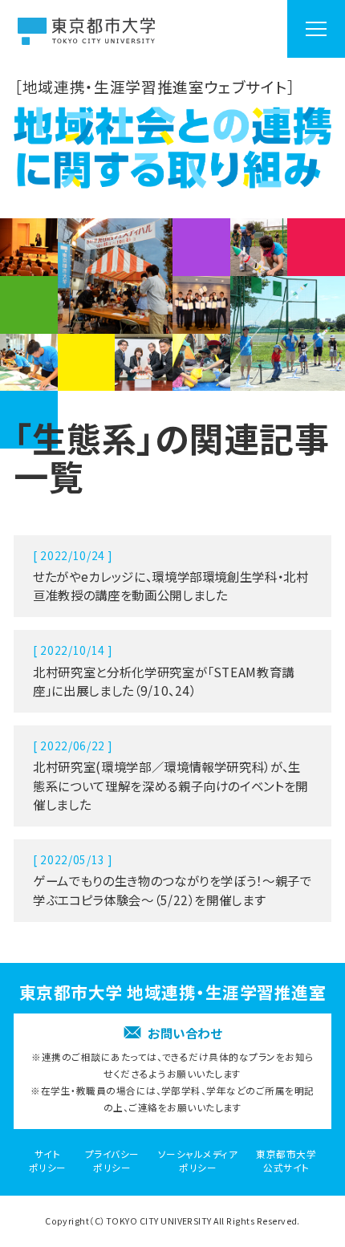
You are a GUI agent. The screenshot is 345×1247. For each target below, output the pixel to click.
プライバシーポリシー (112, 1160)
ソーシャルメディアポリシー (197, 1160)
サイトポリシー (48, 1160)
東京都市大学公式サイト (286, 1160)
